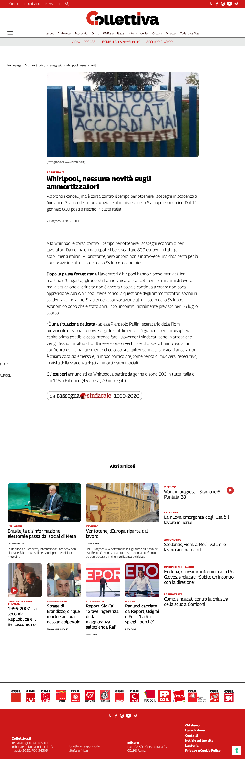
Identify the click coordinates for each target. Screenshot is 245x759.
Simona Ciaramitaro (57, 629)
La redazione (32, 4)
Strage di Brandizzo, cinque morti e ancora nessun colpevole (63, 613)
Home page (14, 65)
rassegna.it (55, 65)
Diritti (95, 33)
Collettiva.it (21, 738)
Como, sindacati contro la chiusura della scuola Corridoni (196, 601)
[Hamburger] (10, 33)
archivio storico (159, 42)
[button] (6, 364)
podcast (90, 42)
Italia (120, 33)
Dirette (170, 33)
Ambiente (64, 33)
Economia (81, 33)
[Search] (67, 4)
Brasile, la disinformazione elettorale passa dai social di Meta (42, 533)
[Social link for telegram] (236, 4)
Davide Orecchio (16, 543)
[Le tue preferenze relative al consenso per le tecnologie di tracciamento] (236, 750)
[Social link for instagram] (223, 4)
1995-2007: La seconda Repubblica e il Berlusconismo (22, 616)
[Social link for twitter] (211, 4)
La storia (192, 745)
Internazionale (138, 33)
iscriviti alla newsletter (121, 42)
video (76, 42)
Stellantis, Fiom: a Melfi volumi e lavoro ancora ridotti (195, 547)
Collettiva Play (190, 33)
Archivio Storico (35, 65)
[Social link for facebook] (217, 4)
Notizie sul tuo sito (199, 740)
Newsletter (53, 4)
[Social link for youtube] (229, 4)
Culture (157, 33)
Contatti (14, 4)
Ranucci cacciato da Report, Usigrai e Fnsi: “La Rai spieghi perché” (142, 613)
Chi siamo (192, 725)
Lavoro (49, 33)
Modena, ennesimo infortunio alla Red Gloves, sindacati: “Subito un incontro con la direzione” (200, 577)
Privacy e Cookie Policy (203, 750)
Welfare (108, 33)
